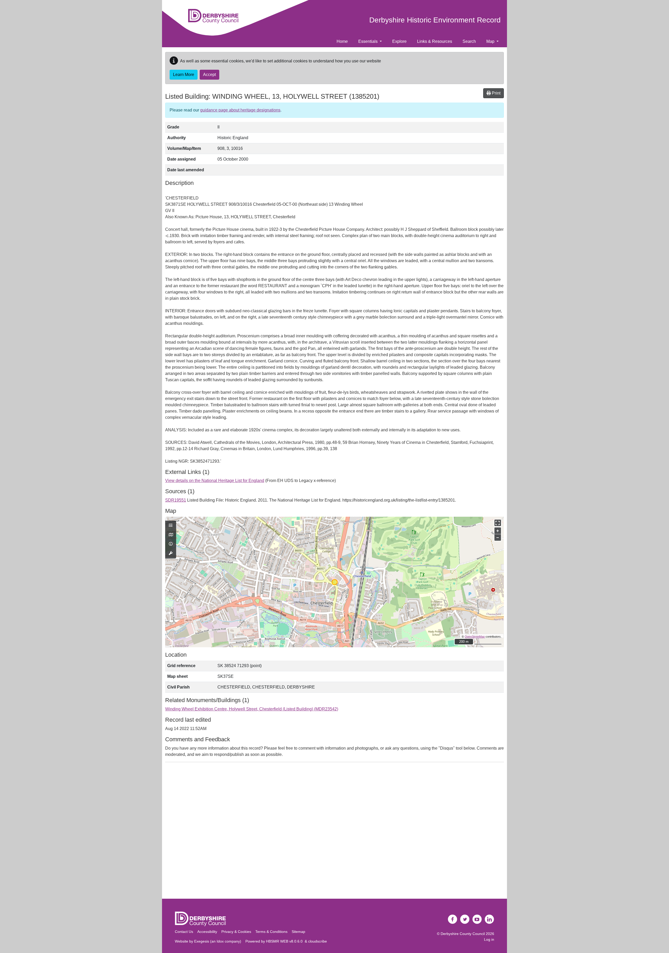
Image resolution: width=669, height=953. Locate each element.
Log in (489, 939)
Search (469, 41)
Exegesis (201, 941)
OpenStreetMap (475, 636)
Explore (399, 41)
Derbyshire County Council (463, 934)
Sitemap (298, 932)
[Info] (170, 544)
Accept (209, 74)
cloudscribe (317, 941)
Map (490, 41)
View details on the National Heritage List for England (214, 480)
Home (342, 41)
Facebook (452, 919)
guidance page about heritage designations (240, 110)
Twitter (465, 919)
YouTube (477, 919)
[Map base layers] (170, 535)
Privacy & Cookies (236, 932)
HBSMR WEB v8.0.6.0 (285, 941)
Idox (220, 941)
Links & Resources (434, 41)
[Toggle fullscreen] (497, 523)
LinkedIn (489, 919)
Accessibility (207, 932)
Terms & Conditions (271, 932)
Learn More (183, 74)
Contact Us (184, 932)
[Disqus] (334, 831)
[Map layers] (170, 525)
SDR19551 (175, 500)
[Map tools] (170, 553)
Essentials (368, 41)
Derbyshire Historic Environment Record (435, 20)
